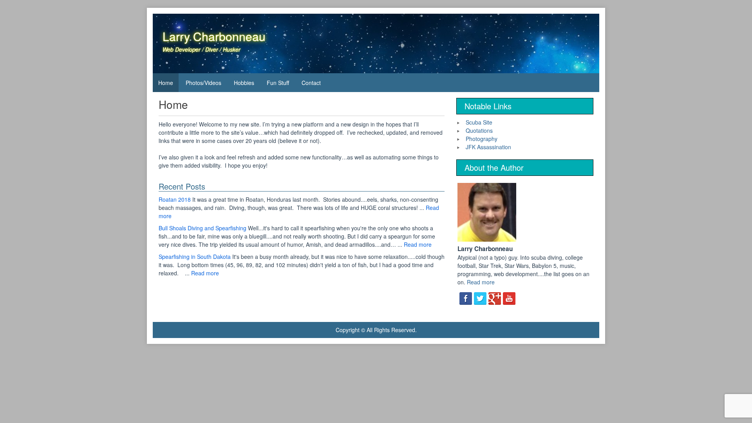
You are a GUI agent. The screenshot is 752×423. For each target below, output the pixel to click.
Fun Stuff (278, 83)
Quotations (479, 130)
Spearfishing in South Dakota (195, 256)
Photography (481, 139)
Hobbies (244, 83)
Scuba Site (479, 122)
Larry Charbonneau (214, 36)
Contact (311, 83)
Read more (418, 244)
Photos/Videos (203, 83)
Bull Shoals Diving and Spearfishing (202, 228)
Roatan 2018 (175, 199)
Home (165, 83)
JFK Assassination (488, 147)
